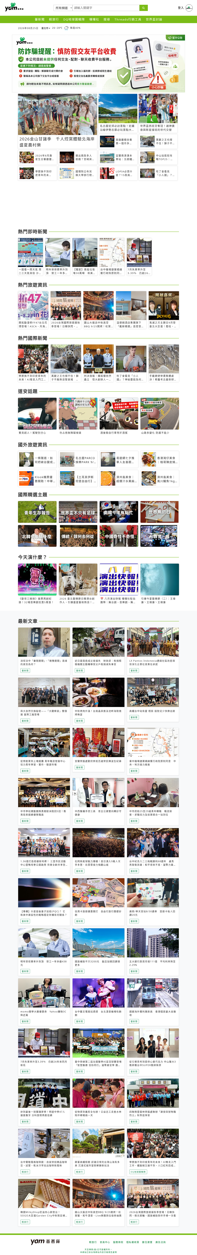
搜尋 (107, 19)
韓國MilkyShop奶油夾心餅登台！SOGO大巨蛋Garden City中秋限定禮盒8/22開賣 (42, 1216)
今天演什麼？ (32, 557)
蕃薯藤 (14, 7)
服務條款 (118, 1242)
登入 (181, 8)
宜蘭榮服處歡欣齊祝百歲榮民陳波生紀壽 (98, 761)
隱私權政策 (132, 1242)
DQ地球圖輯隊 (74, 19)
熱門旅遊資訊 (32, 285)
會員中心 (105, 1242)
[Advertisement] (98, 205)
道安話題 (28, 391)
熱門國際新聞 (32, 338)
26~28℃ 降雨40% (66, 27)
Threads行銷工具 (128, 19)
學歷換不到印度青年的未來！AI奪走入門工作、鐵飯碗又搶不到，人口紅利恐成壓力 (152, 1165)
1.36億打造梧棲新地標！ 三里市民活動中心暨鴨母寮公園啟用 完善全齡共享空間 (43, 865)
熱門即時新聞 (32, 231)
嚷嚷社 (94, 19)
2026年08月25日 (28, 28)
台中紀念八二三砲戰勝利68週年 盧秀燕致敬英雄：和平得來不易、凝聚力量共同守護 (152, 865)
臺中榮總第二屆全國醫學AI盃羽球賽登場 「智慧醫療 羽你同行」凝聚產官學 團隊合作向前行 (98, 1065)
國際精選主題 (32, 494)
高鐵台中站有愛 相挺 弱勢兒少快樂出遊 (152, 711)
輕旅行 (54, 19)
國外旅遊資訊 (32, 444)
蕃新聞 (40, 19)
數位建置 (147, 1242)
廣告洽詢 (160, 1242)
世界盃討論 (154, 19)
